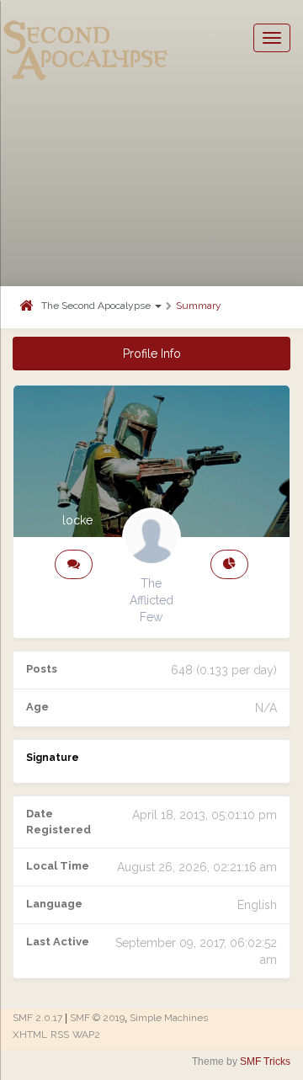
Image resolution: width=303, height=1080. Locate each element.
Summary (198, 305)
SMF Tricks (265, 1061)
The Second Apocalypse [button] (97, 305)
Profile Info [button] (152, 353)
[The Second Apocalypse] (86, 38)
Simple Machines (169, 1018)
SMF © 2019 (97, 1018)
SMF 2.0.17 (37, 1018)
